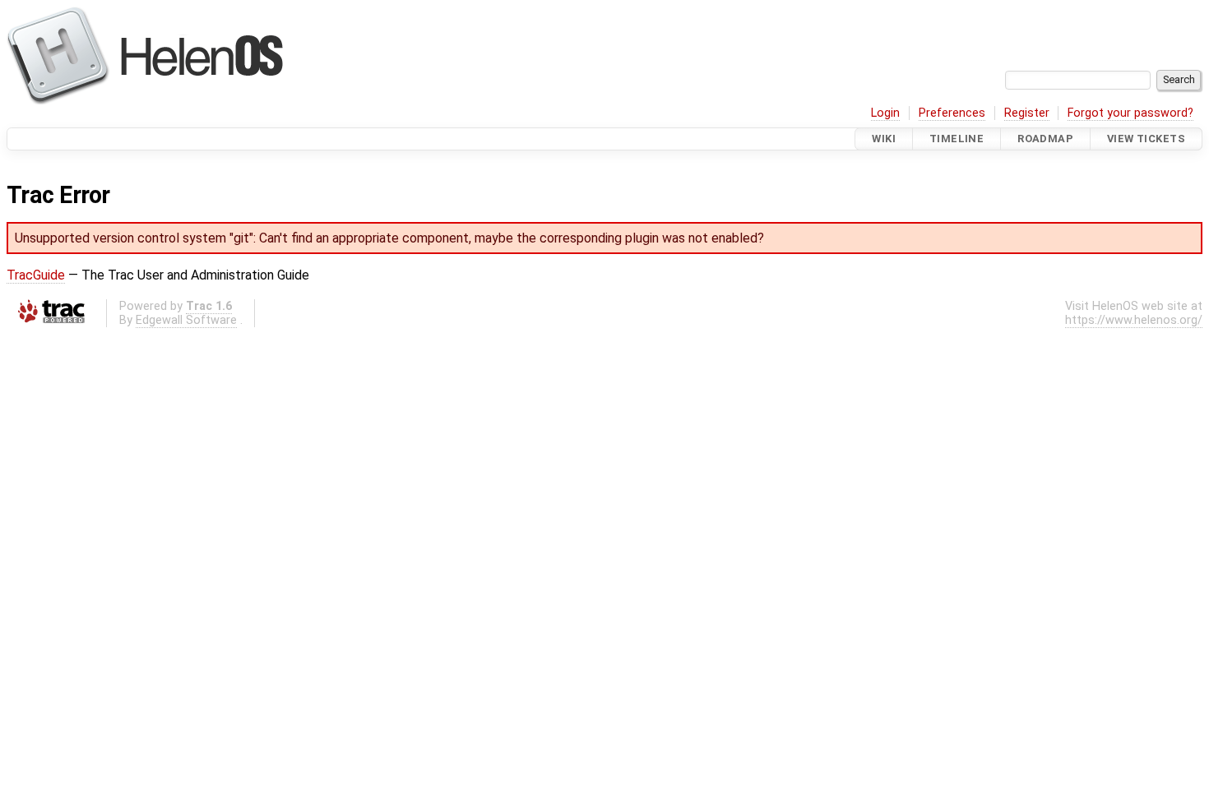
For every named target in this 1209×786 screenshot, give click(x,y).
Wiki (884, 138)
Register (1026, 113)
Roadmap (1045, 138)
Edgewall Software (186, 320)
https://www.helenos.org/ (1133, 320)
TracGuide (36, 275)
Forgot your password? (1130, 113)
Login (885, 113)
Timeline (956, 138)
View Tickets (1146, 138)
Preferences (952, 113)
